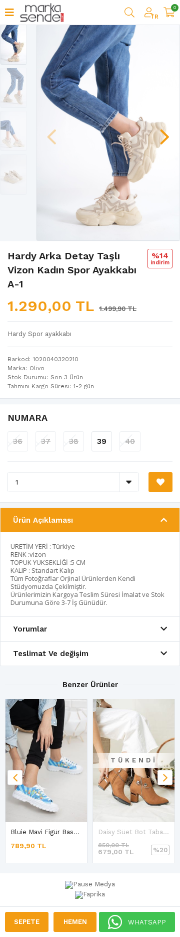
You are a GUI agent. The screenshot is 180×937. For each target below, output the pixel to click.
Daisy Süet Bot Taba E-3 (137, 832)
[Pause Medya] (90, 885)
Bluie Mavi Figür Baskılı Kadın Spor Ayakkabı (78, 832)
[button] (164, 132)
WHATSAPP (147, 922)
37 (45, 441)
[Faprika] (90, 893)
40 (130, 441)
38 (73, 441)
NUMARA (28, 417)
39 (101, 441)
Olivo (37, 368)
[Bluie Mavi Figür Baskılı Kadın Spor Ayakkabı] (46, 760)
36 (17, 441)
